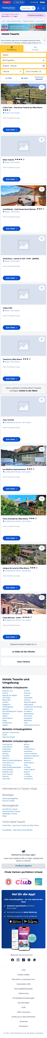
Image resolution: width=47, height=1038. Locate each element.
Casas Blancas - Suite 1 (12, 618)
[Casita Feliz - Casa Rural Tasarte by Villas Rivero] (23, 94)
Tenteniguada (7, 707)
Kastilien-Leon (7, 772)
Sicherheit (24, 1021)
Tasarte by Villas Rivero (12, 359)
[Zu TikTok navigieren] (23, 960)
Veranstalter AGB (23, 984)
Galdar (5, 716)
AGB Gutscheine (23, 1012)
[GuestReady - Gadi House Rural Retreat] (23, 195)
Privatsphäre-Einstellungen (23, 998)
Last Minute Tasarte (10, 809)
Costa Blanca (7, 747)
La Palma (27, 767)
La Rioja (27, 774)
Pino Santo (28, 716)
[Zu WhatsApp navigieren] (34, 960)
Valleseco (5, 714)
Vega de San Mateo (9, 695)
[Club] (15, 16)
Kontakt (33, 2)
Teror (26, 723)
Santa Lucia (28, 709)
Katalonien (6, 751)
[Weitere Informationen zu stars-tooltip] (9, 110)
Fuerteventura (29, 749)
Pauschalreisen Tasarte (11, 811)
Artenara (27, 693)
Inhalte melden (24, 975)
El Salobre (28, 711)
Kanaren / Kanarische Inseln (10, 733)
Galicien (5, 753)
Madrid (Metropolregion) (11, 767)
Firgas (4, 720)
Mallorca (5, 758)
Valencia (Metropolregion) (12, 760)
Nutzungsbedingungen (23, 989)
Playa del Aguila (30, 702)
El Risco (27, 691)
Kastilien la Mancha (31, 756)
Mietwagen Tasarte (9, 814)
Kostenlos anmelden (35, 15)
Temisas (27, 700)
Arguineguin (28, 704)
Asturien (5, 776)
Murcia (26, 744)
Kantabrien (28, 751)
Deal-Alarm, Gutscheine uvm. (23, 979)
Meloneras (28, 720)
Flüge (4, 816)
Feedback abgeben (23, 865)
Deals (6, 2)
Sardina (5, 702)
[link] (38, 8)
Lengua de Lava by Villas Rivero (16, 568)
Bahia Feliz (6, 700)
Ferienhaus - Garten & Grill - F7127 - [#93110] (21, 259)
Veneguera (28, 718)
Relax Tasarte (8, 160)
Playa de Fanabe (8, 737)
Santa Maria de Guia (32, 725)
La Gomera (28, 776)
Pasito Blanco (7, 718)
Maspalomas (29, 714)
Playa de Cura (7, 691)
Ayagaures (6, 704)
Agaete (5, 725)
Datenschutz (23, 993)
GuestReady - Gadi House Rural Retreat (19, 209)
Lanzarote (6, 779)
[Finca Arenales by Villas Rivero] (23, 505)
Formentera (28, 779)
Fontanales (28, 698)
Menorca (27, 760)
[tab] (12, 48)
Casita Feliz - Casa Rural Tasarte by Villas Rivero (22, 108)
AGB (23, 1007)
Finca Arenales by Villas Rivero (15, 519)
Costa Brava (6, 765)
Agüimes (5, 709)
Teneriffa (5, 756)
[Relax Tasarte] (23, 146)
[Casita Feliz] (23, 294)
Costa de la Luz (8, 763)
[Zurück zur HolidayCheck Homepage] (8, 8)
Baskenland (28, 758)
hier (40, 43)
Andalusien (6, 749)
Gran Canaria (23, 662)
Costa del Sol (7, 744)
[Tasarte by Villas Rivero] (23, 346)
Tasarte (27, 695)
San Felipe (6, 698)
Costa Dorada (7, 769)
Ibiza (26, 765)
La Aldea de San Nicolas (23, 652)
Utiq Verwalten (23, 1003)
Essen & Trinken (8, 801)
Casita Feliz (7, 308)
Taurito (5, 693)
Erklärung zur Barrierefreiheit (23, 1017)
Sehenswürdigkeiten (10, 798)
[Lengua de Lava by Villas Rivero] (23, 554)
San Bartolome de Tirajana (12, 711)
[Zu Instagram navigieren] (18, 960)
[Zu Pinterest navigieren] (29, 960)
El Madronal (7, 723)
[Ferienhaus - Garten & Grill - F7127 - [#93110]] (23, 245)
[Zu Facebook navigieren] (12, 960)
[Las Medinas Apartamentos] (23, 456)
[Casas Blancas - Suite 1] (23, 604)
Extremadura (29, 763)
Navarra (27, 772)
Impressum (23, 1026)
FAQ (23, 970)
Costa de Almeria (30, 753)
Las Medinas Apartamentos (14, 469)
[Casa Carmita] (23, 406)
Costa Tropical (29, 769)
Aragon (26, 747)
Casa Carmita (8, 420)
